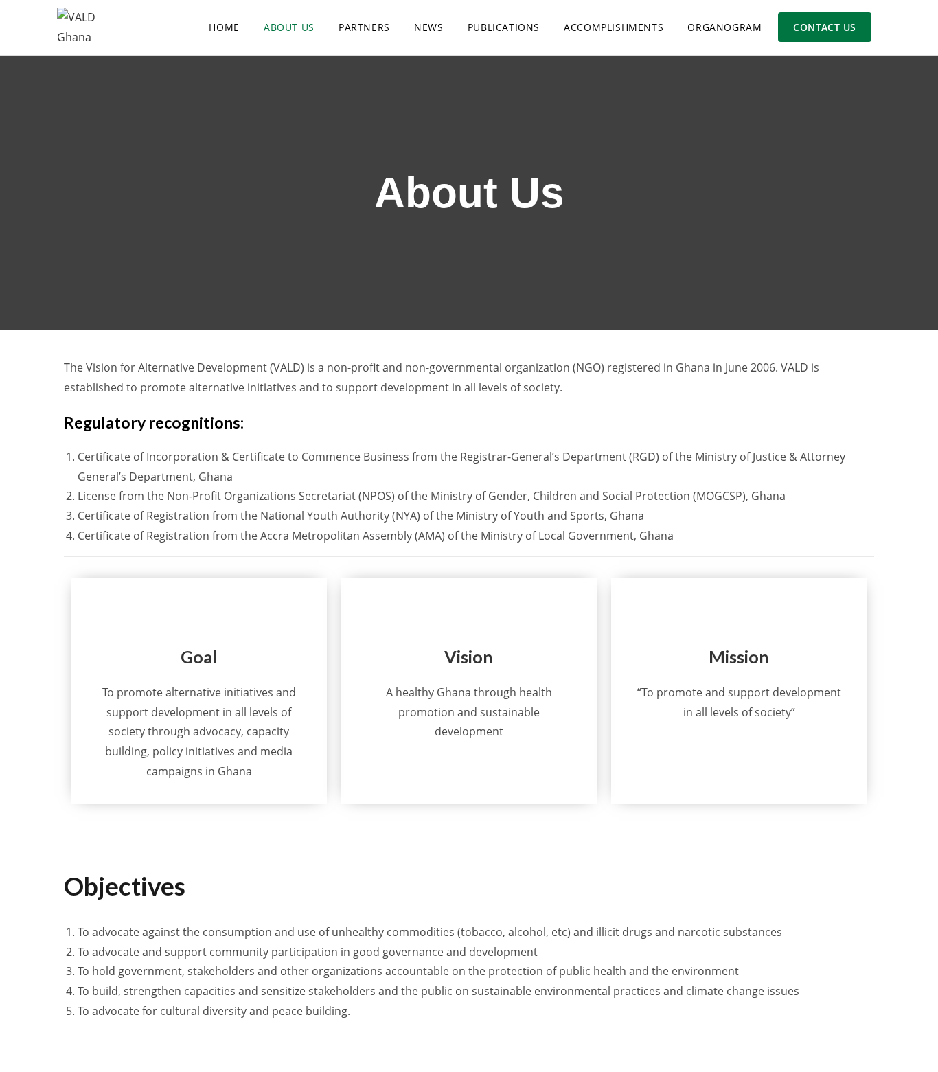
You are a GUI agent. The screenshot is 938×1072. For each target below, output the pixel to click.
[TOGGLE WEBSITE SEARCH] (883, 27)
